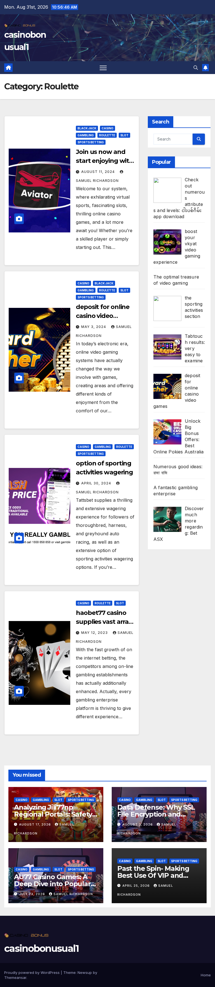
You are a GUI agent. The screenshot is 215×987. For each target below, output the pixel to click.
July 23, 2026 (32, 894)
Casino (107, 128)
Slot (124, 135)
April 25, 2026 (136, 886)
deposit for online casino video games (102, 316)
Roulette (107, 135)
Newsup (85, 972)
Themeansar (15, 977)
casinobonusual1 (41, 948)
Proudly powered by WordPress (32, 972)
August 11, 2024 (98, 172)
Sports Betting (91, 142)
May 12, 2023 (95, 633)
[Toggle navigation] (103, 67)
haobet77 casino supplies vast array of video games (104, 621)
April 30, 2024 (96, 483)
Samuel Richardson (73, 894)
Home (206, 975)
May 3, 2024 (94, 327)
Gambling (86, 135)
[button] (195, 67)
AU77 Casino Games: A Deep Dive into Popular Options (52, 884)
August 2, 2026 (138, 824)
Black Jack (87, 128)
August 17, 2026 (35, 824)
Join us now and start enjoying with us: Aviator (104, 160)
